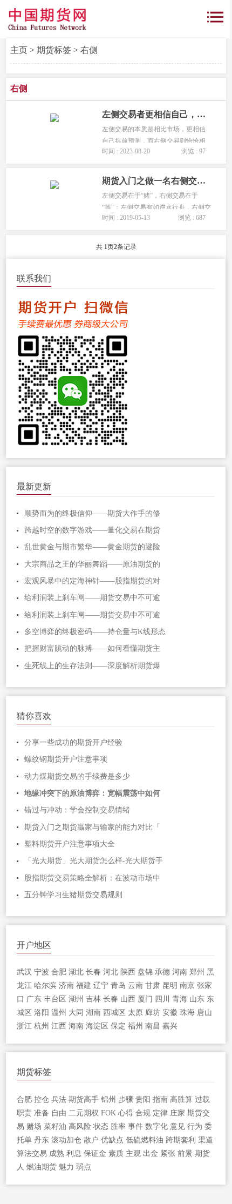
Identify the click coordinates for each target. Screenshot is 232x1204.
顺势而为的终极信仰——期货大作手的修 (92, 513)
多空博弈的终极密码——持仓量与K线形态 (95, 632)
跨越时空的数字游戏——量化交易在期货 (92, 530)
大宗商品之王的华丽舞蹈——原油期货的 (92, 564)
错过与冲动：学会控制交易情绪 (77, 810)
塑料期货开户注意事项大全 (69, 844)
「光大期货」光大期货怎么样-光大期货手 (93, 861)
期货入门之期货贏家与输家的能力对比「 (92, 827)
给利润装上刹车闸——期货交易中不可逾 (92, 598)
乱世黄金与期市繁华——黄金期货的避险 (92, 547)
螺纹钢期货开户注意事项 (65, 759)
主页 (19, 50)
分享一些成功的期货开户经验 (73, 742)
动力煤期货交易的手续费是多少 (77, 776)
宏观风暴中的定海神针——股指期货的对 (92, 581)
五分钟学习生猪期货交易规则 (73, 895)
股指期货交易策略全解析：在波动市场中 (92, 878)
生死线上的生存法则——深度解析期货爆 (92, 666)
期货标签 (54, 50)
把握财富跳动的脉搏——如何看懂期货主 (92, 648)
